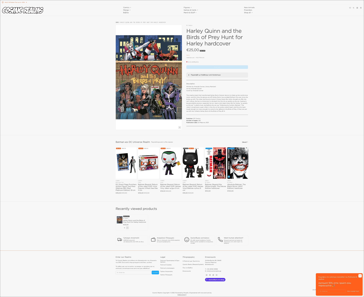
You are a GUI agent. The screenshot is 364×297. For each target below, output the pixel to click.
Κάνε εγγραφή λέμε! (353, 291)
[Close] (360, 275)
